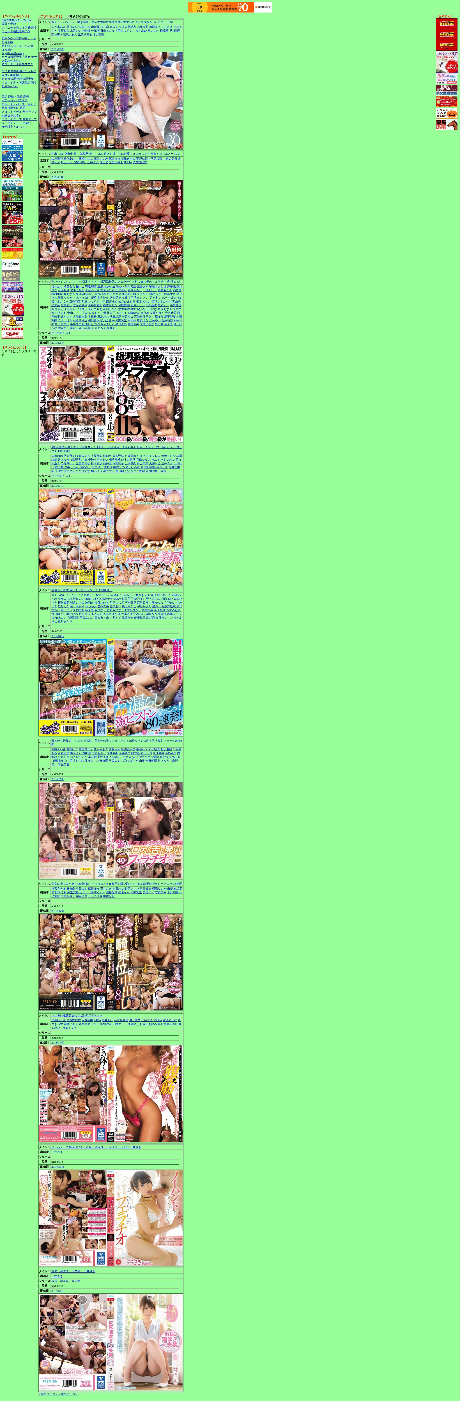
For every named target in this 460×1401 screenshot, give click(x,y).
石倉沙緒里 (80, 320)
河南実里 (121, 320)
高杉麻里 (170, 753)
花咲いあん (70, 34)
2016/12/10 (57, 1290)
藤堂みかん (165, 290)
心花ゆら (114, 595)
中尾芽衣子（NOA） (114, 312)
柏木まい (60, 617)
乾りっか (63, 606)
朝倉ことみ (77, 602)
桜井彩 (104, 26)
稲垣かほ (134, 312)
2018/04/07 (57, 1042)
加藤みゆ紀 (92, 598)
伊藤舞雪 (140, 617)
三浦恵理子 (141, 316)
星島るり (88, 294)
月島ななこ (143, 459)
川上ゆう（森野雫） (74, 162)
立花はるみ (132, 467)
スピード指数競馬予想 (16, 31)
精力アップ (29, 119)
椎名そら (76, 753)
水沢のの (76, 30)
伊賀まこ (63, 327)
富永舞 (145, 312)
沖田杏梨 (135, 1020)
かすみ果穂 (128, 459)
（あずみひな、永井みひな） (122, 610)
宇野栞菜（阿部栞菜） (150, 158)
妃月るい (101, 595)
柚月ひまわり (126, 301)
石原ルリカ (137, 305)
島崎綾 (162, 613)
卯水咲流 (151, 470)
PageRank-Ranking (13, 53)
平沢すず (84, 470)
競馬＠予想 (9, 23)
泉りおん (94, 312)
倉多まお (115, 26)
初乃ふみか (107, 320)
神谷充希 (81, 896)
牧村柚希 (57, 294)
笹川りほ (150, 595)
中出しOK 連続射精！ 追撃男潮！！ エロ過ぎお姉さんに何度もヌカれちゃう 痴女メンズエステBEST (116, 153)
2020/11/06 (57, 177)
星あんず (163, 305)
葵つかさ (162, 467)
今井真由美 (173, 301)
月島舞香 (124, 305)
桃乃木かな (129, 606)
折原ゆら (84, 613)
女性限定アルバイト (14, 126)
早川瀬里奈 (165, 1024)
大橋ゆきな (147, 324)
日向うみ (60, 892)
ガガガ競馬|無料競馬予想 (18, 78)
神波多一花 (89, 30)
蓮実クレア (71, 470)
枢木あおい (143, 301)
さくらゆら (58, 595)
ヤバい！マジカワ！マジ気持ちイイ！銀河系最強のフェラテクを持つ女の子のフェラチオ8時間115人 (116, 281)
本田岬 (132, 320)
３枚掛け (7, 49)
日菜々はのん (139, 294)
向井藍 (107, 463)
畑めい (156, 606)
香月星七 (84, 1024)
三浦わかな (104, 286)
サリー (95, 1024)
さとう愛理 (137, 470)
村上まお (60, 312)
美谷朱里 (76, 324)
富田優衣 (145, 888)
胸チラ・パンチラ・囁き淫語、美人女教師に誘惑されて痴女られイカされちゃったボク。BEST (112, 22)
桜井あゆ (141, 30)
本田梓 (92, 316)
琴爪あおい (86, 617)
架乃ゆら (140, 598)
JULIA (128, 162)
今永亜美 (151, 305)
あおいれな (168, 459)
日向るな (167, 598)
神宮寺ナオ (86, 749)
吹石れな (63, 30)
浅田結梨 (150, 467)
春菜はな (142, 320)
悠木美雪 (124, 309)
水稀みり (85, 467)
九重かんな (156, 602)
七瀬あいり (150, 290)
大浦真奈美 (80, 316)
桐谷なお (84, 26)
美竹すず (148, 892)
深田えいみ (101, 158)
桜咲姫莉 (63, 602)
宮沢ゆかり (113, 613)
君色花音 (75, 301)
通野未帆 (103, 756)
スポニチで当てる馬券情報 (19, 27)
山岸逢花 (142, 26)
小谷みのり (98, 613)
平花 (85, 312)
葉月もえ (57, 309)
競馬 (4, 96)
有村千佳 (90, 459)
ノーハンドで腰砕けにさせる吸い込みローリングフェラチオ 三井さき (96, 1147)
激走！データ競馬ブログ (17, 64)
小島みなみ (65, 598)
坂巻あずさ (165, 309)
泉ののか (153, 30)
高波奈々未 (102, 617)
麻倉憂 (95, 26)
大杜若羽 (112, 753)
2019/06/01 (57, 910)
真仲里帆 (78, 610)
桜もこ (80, 286)
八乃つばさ (65, 320)
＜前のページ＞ (48, 1394)
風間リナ (127, 617)
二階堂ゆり (68, 463)
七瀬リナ (81, 309)
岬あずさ (170, 294)
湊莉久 (107, 455)
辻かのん (66, 316)
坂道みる (78, 598)
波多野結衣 (129, 26)
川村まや (114, 749)
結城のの (106, 598)
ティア (101, 301)
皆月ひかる (102, 602)
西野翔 (108, 467)
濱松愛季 (112, 892)
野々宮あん (153, 598)
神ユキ (155, 459)
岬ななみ (72, 613)
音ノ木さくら (60, 301)
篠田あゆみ (150, 1024)
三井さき (167, 26)
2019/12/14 (57, 342)
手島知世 (175, 305)
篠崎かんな (86, 158)
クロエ (156, 455)
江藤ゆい (155, 320)
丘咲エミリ (119, 1024)
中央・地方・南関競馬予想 (19, 82)
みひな (99, 610)
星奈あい (72, 26)
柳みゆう (96, 470)
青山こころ (74, 312)
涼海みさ (63, 290)
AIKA (58, 34)
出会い (26, 122)
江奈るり (126, 595)
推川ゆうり (58, 613)
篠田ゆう (155, 26)
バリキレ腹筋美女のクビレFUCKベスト (76, 1015)
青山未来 (142, 463)
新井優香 (91, 297)
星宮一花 (76, 327)
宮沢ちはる (137, 309)
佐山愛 (104, 162)
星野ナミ (109, 470)
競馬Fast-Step (10, 86)
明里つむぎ (89, 301)
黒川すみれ (76, 760)
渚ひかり (57, 286)
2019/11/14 (57, 485)
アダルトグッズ (12, 119)
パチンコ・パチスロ (14, 100)
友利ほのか (110, 309)
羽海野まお (71, 455)
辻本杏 (125, 613)
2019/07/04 (57, 779)
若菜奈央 (127, 316)
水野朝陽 (99, 34)
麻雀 (26, 96)
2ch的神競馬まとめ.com (16, 20)
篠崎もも (151, 613)
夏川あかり (65, 621)
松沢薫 (55, 305)
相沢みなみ (173, 610)
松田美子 (127, 598)
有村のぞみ (160, 297)
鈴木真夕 (96, 463)
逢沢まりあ (95, 309)
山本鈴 (162, 470)
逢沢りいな (168, 455)
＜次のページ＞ (68, 1394)
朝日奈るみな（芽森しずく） (116, 30)
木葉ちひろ (107, 290)
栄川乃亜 (130, 286)
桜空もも (69, 286)
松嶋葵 (164, 30)
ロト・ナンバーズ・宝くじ (19, 104)
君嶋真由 (103, 606)
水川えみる (77, 290)
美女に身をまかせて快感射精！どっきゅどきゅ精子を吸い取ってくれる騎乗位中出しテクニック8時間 (116, 883)
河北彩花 (124, 294)
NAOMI (114, 756)
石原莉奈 (167, 320)
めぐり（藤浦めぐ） (92, 892)
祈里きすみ (128, 158)
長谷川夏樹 (95, 305)
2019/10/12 (57, 636)
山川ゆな (151, 309)
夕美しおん (71, 467)
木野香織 (170, 286)
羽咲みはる (156, 294)
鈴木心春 (100, 294)
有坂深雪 (171, 158)
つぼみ (116, 598)
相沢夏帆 (94, 320)
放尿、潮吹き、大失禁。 (67, 1280)
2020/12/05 (57, 49)
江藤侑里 (127, 297)
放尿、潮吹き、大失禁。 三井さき (73, 1271)
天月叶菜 (170, 312)
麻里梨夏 (170, 316)
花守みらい (137, 613)
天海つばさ (92, 290)
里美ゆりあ (85, 34)
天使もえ (100, 327)
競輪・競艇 (15, 96)
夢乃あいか (164, 595)
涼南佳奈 (69, 309)
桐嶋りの (119, 467)
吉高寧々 (88, 327)
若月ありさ (80, 305)
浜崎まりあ (175, 297)
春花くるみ (158, 301)
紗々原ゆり (156, 316)
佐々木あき (58, 26)
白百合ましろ (106, 324)
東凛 (79, 294)
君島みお (103, 316)
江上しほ (145, 455)
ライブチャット (12, 122)
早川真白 (121, 324)
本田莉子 (118, 463)
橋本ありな (110, 305)
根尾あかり (71, 158)
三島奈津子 (83, 463)
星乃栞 (159, 324)
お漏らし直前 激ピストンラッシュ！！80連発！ (81, 590)
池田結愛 (115, 316)
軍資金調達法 (10, 107)
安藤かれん (157, 312)
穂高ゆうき (135, 1024)
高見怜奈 (103, 297)
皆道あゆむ (170, 1020)
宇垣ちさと (156, 286)
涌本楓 (177, 290)
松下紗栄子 (62, 324)
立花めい (118, 286)
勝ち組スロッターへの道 (17, 45)
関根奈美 (133, 324)
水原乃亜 (112, 294)
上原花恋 (130, 463)
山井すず (115, 617)
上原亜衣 (96, 455)
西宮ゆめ (112, 301)
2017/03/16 (57, 1166)
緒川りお (146, 753)
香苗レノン (141, 297)
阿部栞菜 (115, 297)
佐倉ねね (57, 455)
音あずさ (69, 294)
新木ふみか (135, 290)
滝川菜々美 (128, 749)
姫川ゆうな (122, 470)
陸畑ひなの (89, 324)
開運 (22, 107)
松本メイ (97, 467)
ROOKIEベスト (61, 332)
